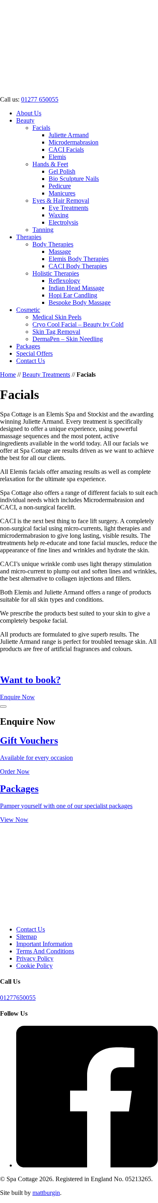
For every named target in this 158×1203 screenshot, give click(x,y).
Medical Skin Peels (56, 317)
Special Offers (34, 353)
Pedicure (60, 185)
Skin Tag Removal (56, 331)
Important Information (44, 943)
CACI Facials (66, 149)
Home (8, 374)
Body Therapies (52, 244)
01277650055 (18, 997)
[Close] (3, 706)
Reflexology (64, 280)
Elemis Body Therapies (79, 258)
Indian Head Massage (76, 287)
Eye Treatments (68, 207)
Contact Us (30, 360)
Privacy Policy (34, 958)
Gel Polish (62, 171)
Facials (41, 127)
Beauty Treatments (46, 374)
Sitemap (26, 936)
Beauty (25, 120)
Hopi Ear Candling (73, 295)
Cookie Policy (34, 965)
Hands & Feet (50, 164)
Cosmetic (28, 309)
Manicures (62, 193)
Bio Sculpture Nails (74, 178)
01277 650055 (39, 99)
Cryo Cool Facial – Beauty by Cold (78, 324)
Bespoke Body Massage (80, 302)
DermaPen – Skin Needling (67, 338)
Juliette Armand (69, 135)
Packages (28, 346)
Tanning (42, 229)
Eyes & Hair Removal (60, 200)
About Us (28, 113)
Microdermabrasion (73, 142)
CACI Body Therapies (78, 266)
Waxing (58, 215)
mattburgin (46, 1192)
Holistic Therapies (55, 273)
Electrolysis (63, 222)
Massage (60, 251)
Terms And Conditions (45, 951)
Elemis (57, 156)
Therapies (28, 236)
